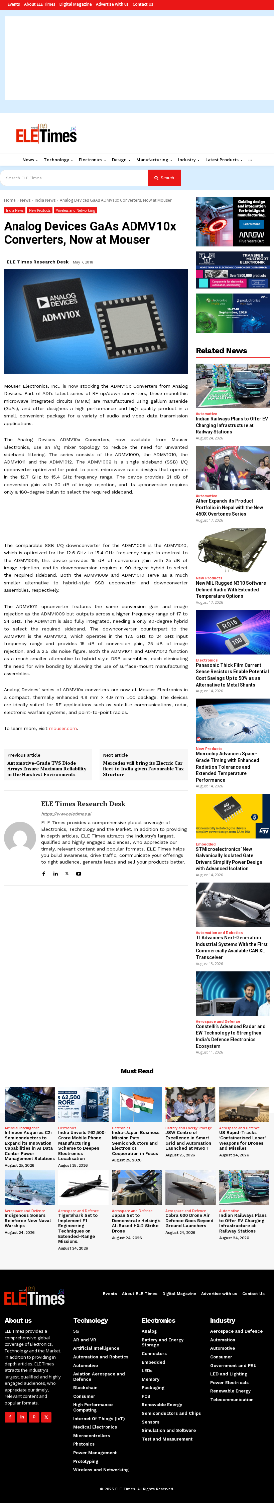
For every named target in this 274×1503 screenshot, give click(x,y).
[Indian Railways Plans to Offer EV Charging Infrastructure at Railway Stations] (233, 386)
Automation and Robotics (219, 933)
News (25, 200)
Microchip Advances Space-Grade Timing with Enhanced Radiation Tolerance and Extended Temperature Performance (227, 766)
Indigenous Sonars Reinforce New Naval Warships (28, 1220)
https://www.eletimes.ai (66, 813)
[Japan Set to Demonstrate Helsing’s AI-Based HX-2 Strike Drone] (137, 1187)
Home (10, 200)
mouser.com (63, 728)
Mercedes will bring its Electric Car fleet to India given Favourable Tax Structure (143, 768)
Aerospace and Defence (218, 1021)
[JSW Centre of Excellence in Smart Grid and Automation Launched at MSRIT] (190, 1104)
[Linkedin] (55, 872)
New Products (39, 210)
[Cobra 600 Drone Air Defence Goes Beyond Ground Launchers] (190, 1187)
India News (45, 200)
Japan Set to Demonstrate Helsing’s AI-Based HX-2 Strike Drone (136, 1223)
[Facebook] (43, 872)
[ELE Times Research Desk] (20, 837)
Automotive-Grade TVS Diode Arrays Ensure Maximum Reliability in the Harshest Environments (46, 768)
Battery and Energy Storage (188, 1128)
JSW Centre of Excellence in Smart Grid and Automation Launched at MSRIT (188, 1140)
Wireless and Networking (75, 210)
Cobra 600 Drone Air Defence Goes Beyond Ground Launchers (189, 1220)
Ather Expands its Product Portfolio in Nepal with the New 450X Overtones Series (229, 507)
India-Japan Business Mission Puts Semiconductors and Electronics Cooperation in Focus (135, 1143)
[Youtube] (78, 872)
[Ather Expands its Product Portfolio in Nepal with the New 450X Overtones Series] (233, 468)
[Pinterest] (34, 1417)
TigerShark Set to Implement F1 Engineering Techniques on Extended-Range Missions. (78, 1228)
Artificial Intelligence (22, 1128)
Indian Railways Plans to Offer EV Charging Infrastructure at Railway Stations (232, 425)
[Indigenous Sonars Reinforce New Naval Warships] (30, 1187)
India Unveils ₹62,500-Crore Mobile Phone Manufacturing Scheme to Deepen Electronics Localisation (82, 1145)
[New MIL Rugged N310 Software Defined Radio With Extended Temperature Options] (233, 550)
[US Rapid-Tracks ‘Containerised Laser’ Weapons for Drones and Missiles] (244, 1104)
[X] (67, 872)
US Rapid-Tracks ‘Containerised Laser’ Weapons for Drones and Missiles (242, 1140)
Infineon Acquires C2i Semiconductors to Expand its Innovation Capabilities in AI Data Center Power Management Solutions (30, 1145)
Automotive (206, 414)
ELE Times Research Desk (37, 261)
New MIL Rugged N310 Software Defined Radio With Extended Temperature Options (231, 589)
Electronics (207, 660)
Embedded (206, 844)
